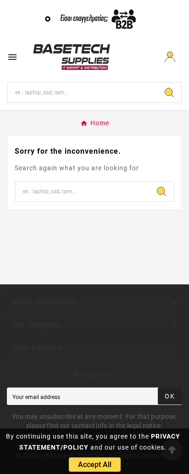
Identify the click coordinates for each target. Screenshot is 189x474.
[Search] (169, 92)
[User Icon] (170, 57)
